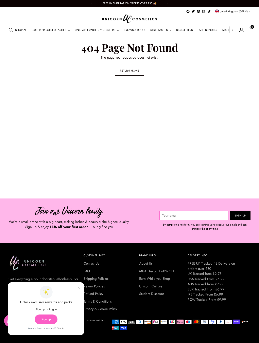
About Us (146, 263)
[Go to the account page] (240, 30)
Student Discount (151, 293)
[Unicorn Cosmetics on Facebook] (188, 11)
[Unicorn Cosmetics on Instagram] (204, 11)
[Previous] (91, 3)
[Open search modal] (11, 30)
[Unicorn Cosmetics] (129, 18)
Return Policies (94, 286)
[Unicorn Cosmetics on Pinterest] (198, 11)
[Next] (167, 3)
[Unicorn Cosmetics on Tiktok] (209, 11)
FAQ (87, 271)
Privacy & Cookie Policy (100, 308)
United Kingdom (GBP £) (234, 11)
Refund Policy (93, 293)
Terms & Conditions (98, 301)
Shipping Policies (96, 278)
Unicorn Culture (150, 286)
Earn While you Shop (154, 278)
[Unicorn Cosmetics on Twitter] (193, 11)
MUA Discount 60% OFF (157, 271)
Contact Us (91, 263)
